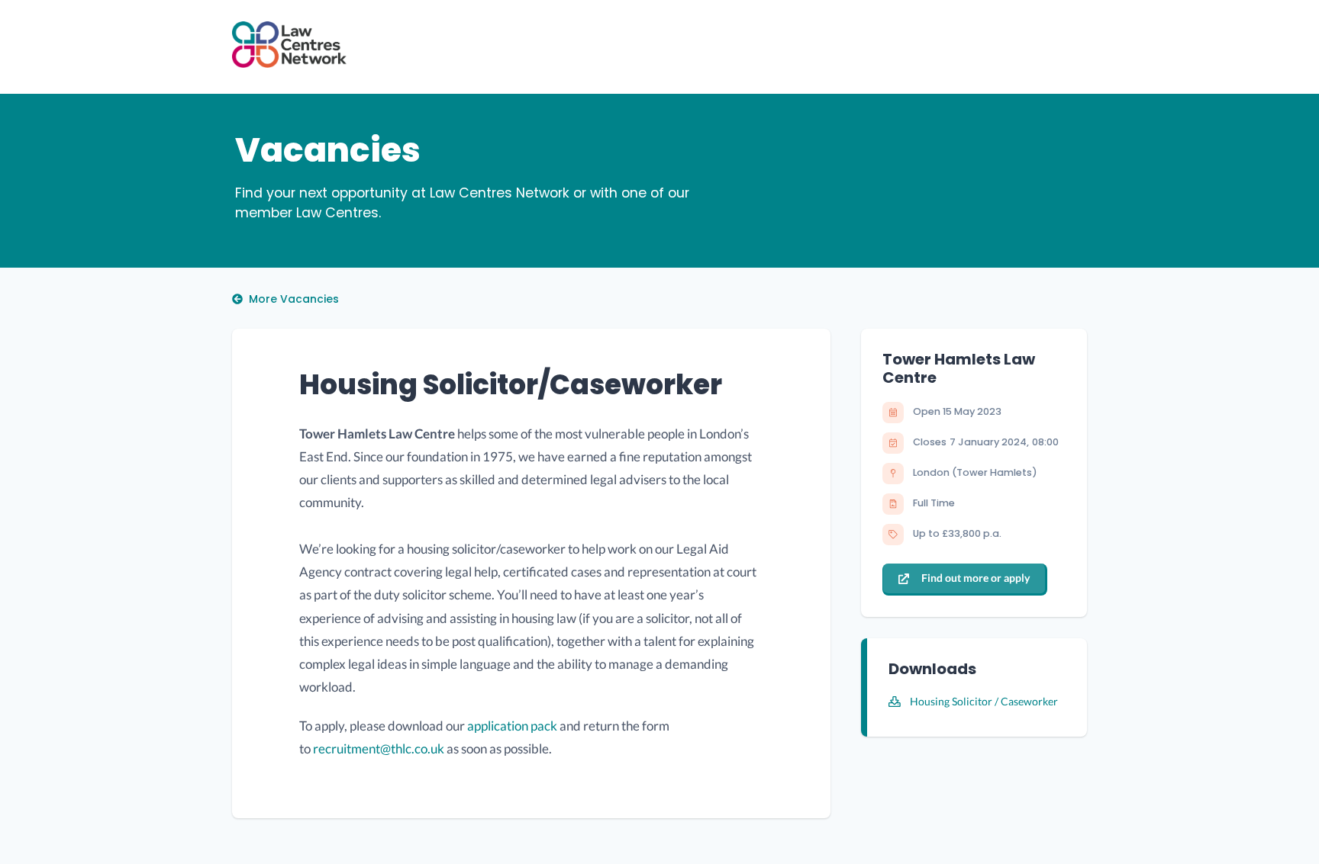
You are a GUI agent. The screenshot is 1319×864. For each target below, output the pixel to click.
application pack (512, 726)
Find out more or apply (975, 577)
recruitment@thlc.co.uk (378, 748)
